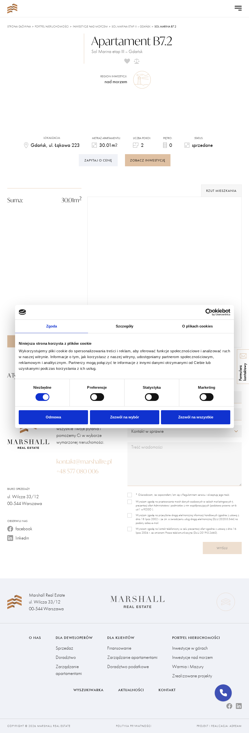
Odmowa (53, 417)
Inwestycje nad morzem (90, 26)
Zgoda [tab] (51, 326)
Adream (236, 726)
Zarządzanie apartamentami (69, 669)
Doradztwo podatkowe (128, 666)
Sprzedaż (64, 648)
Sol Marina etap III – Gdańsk (131, 26)
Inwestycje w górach (190, 648)
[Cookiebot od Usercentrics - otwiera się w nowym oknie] (209, 312)
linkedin (22, 538)
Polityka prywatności (133, 726)
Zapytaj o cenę (98, 160)
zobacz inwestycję (147, 160)
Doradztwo (66, 657)
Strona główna (19, 26)
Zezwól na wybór (124, 417)
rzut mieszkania (221, 190)
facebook (24, 529)
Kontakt (167, 690)
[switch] (97, 397)
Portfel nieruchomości (52, 26)
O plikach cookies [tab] (197, 326)
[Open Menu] (238, 8)
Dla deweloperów (74, 637)
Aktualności (131, 690)
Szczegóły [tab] (124, 326)
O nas (35, 637)
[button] (223, 692)
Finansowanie (119, 648)
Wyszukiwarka (88, 690)
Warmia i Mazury (188, 666)
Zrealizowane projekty (192, 676)
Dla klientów (120, 637)
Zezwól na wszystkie (195, 417)
